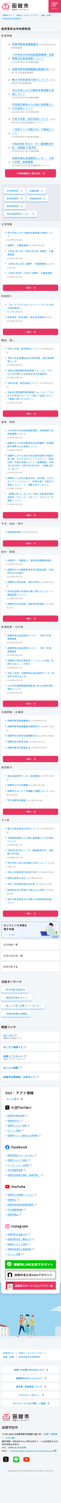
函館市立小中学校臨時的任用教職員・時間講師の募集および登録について (30, 444)
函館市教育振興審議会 (25, 44)
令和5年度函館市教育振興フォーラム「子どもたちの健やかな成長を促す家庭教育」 (30, 372)
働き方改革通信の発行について (30, 79)
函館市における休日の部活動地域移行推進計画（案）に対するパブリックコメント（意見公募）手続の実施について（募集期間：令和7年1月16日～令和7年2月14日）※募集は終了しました (30, 462)
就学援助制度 (14, 532)
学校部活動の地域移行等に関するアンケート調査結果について (30, 593)
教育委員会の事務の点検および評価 (25, 889)
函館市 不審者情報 (17, 245)
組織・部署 (46, 15)
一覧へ (28, 287)
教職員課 (34, 190)
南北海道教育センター (18, 213)
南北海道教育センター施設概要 (23, 775)
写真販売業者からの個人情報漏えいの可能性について (33, 106)
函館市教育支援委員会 (18, 747)
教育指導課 (12, 198)
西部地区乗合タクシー (17, 997)
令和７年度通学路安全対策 (21, 883)
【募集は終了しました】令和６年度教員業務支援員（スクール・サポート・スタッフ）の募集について (30, 497)
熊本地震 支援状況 (15, 989)
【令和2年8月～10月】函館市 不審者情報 (29, 273)
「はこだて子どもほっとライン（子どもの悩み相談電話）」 (30, 306)
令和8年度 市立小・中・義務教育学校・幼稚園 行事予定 (33, 145)
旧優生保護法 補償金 (17, 1013)
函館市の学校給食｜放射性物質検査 (25, 603)
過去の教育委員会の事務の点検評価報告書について (30, 901)
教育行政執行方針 (16, 878)
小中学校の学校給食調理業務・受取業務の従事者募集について (33, 56)
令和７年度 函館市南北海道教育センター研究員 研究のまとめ (30, 674)
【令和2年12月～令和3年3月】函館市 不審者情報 (30, 253)
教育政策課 (12, 206)
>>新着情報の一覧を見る (28, 173)
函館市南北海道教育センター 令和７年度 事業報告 (30, 649)
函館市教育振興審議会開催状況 (30, 69)
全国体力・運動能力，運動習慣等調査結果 (29, 560)
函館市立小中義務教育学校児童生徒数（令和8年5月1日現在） (30, 571)
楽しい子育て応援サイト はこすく (23, 1005)
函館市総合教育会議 (17, 741)
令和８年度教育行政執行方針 (22, 872)
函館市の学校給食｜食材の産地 (23, 582)
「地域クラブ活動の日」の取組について (33, 131)
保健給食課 (35, 198)
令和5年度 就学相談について (23, 383)
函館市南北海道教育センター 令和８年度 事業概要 (33, 160)
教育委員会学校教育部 (12, 18)
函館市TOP (7, 15)
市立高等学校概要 (16, 800)
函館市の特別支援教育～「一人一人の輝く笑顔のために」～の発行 (30, 662)
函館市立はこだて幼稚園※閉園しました (28, 791)
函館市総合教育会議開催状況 (22, 735)
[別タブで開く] (6, 1459)
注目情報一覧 (10, 944)
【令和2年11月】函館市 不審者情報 (26, 263)
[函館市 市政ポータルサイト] (15, 6)
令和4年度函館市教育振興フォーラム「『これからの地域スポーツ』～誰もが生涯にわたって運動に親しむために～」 (30, 395)
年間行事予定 (10, 966)
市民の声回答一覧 (13, 955)
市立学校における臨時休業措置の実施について (33, 92)
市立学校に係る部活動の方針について (27, 862)
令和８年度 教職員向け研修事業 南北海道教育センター (30, 359)
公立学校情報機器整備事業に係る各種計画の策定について (30, 687)
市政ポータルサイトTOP (26, 15)
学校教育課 (12, 190)
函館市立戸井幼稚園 (17, 785)
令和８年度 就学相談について (30, 119)
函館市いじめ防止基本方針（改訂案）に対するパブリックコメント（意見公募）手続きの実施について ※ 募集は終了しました (30, 481)
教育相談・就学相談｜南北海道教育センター (30, 317)
